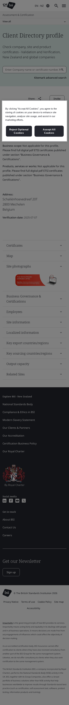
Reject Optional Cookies (19, 131)
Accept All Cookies (49, 131)
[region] (34, 121)
